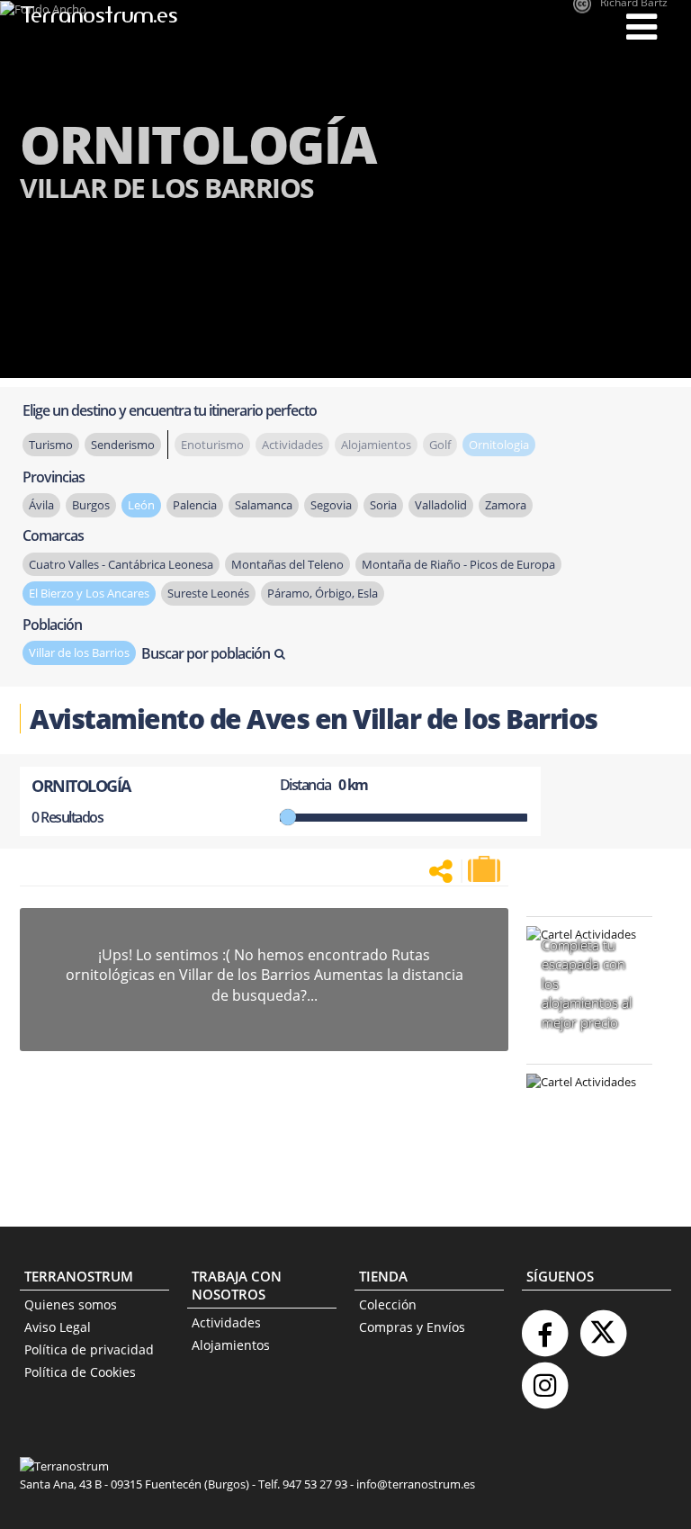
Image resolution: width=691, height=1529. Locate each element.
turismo (51, 444)
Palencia (195, 505)
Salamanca (263, 505)
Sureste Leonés (208, 593)
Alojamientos (231, 1345)
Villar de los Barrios (79, 652)
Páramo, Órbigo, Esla (322, 593)
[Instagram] (544, 1378)
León (141, 505)
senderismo (123, 444)
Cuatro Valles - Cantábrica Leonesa (121, 564)
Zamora (505, 505)
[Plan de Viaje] (486, 869)
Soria (383, 505)
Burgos (91, 505)
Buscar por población (205, 653)
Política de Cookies (80, 1372)
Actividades (226, 1322)
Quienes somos (70, 1304)
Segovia (331, 505)
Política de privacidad (89, 1349)
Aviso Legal (57, 1327)
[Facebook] (544, 1326)
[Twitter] (602, 1326)
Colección (388, 1304)
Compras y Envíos (412, 1327)
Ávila (41, 505)
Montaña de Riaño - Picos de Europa (458, 564)
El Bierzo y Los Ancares (89, 593)
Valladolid (441, 505)
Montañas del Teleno (287, 564)
